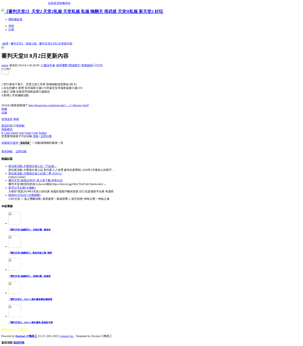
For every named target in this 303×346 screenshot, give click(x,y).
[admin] (2, 47)
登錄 (36, 136)
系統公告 (31, 43)
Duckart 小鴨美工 (26, 336)
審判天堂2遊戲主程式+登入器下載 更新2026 (35, 180)
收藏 (4, 109)
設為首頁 (53, 3)
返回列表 (7, 125)
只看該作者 (48, 65)
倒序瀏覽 (62, 65)
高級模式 (7, 129)
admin (4, 65)
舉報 (16, 119)
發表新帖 (7, 151)
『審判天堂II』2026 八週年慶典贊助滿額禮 (30, 299)
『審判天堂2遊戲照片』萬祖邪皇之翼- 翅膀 (30, 252)
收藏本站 (64, 3)
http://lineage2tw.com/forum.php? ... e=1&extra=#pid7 (59, 105)
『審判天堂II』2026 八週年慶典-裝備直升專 (30, 322)
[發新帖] (19, 125)
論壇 (5, 43)
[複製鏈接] (87, 65)
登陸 (11, 25)
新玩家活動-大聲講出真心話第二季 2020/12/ (35, 173)
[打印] (98, 65)
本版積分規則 (9, 142)
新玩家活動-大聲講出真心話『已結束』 (32, 166)
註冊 (11, 29)
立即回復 (21, 151)
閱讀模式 (74, 65)
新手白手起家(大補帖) (21, 187)
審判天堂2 (17, 43)
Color (7, 132)
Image (14, 132)
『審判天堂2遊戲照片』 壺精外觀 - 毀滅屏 (29, 276)
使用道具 (7, 119)
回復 (4, 112)
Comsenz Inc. (66, 336)
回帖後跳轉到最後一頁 (49, 142)
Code (35, 132)
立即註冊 (46, 136)
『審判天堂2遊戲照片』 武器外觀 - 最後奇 (29, 229)
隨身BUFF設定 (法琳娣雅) (24, 195)
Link (21, 132)
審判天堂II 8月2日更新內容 (55, 43)
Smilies (43, 132)
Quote (28, 132)
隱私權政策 (15, 19)
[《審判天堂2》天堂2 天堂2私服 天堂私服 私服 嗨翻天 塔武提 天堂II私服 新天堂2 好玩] (82, 11)
